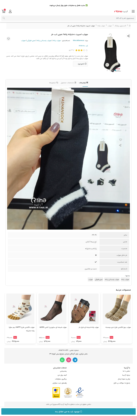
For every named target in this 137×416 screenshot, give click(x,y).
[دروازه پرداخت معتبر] (56, 392)
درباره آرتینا (126, 375)
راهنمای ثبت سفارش (60, 383)
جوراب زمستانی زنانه (44, 40)
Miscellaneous (78, 40)
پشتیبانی (63, 371)
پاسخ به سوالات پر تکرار (122, 383)
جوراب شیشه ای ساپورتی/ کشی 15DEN (52, 327)
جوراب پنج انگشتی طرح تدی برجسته (118, 327)
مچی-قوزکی (31, 40)
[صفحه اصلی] (130, 25)
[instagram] (68, 359)
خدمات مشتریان (60, 367)
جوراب (110, 25)
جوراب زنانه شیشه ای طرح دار (89, 327)
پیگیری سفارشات (61, 379)
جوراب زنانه (101, 25)
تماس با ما (126, 371)
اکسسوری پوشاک (120, 25)
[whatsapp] (62, 359)
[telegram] (75, 359)
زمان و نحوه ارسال (124, 379)
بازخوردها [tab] (52, 82)
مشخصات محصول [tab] (68, 82)
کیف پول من (62, 375)
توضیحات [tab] (82, 82)
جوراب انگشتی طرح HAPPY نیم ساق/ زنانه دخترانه (21, 329)
